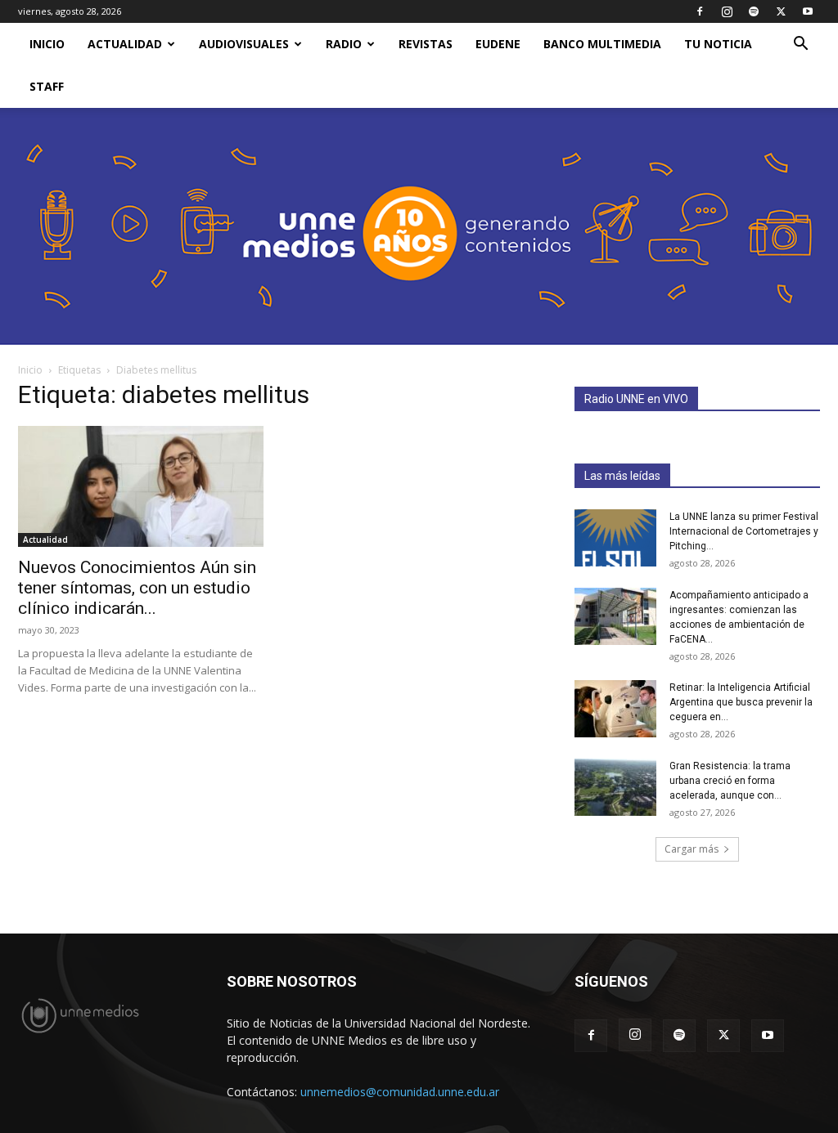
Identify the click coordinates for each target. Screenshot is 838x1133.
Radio (344, 44)
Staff (46, 86)
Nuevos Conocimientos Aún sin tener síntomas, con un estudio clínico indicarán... (137, 588)
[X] (780, 11)
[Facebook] (699, 11)
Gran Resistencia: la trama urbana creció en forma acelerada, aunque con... (730, 780)
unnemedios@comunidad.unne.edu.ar (399, 1091)
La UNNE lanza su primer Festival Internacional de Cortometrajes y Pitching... (743, 531)
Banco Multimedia (602, 44)
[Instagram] (726, 11)
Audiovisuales (244, 44)
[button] (800, 45)
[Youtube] (807, 11)
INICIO (47, 44)
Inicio (30, 370)
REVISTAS (426, 44)
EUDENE (497, 44)
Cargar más (692, 849)
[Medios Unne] (419, 226)
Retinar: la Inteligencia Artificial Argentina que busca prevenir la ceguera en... (741, 702)
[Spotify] (753, 11)
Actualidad (125, 44)
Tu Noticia (718, 44)
